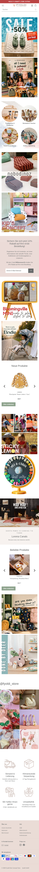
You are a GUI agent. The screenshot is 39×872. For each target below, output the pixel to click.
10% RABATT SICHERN (19, 452)
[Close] (35, 413)
